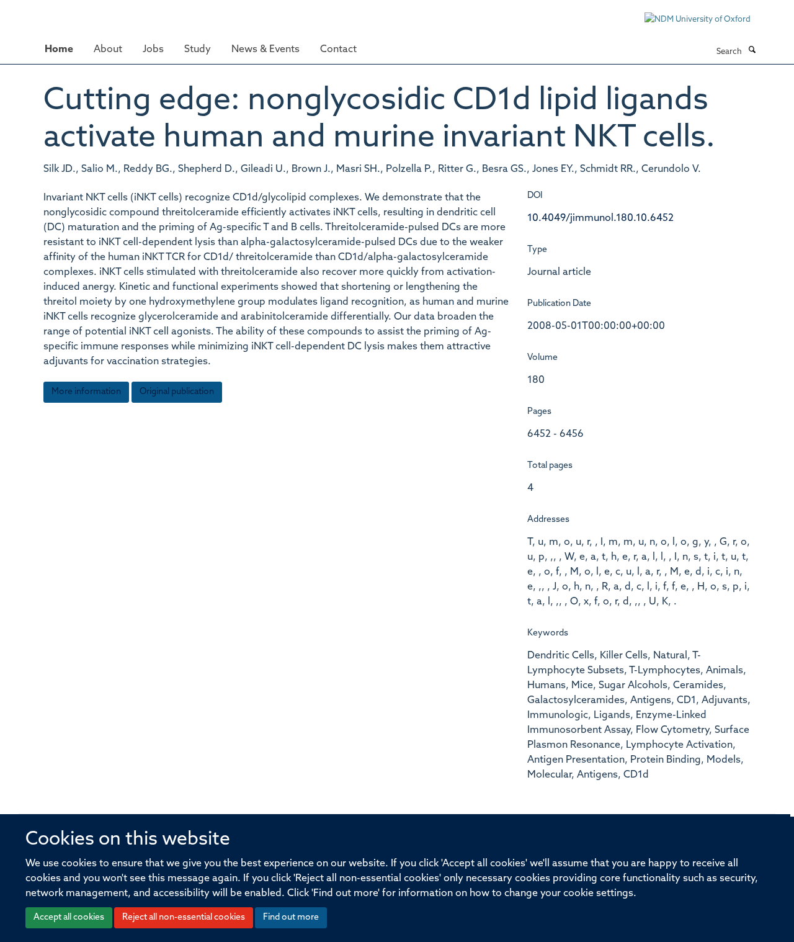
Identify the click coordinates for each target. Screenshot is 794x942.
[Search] (752, 51)
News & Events (265, 50)
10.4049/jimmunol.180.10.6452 (600, 218)
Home (59, 50)
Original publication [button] (177, 392)
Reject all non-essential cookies (183, 917)
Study (197, 50)
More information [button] (86, 392)
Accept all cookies (68, 917)
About (108, 50)
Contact (338, 50)
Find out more (291, 917)
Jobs (153, 50)
